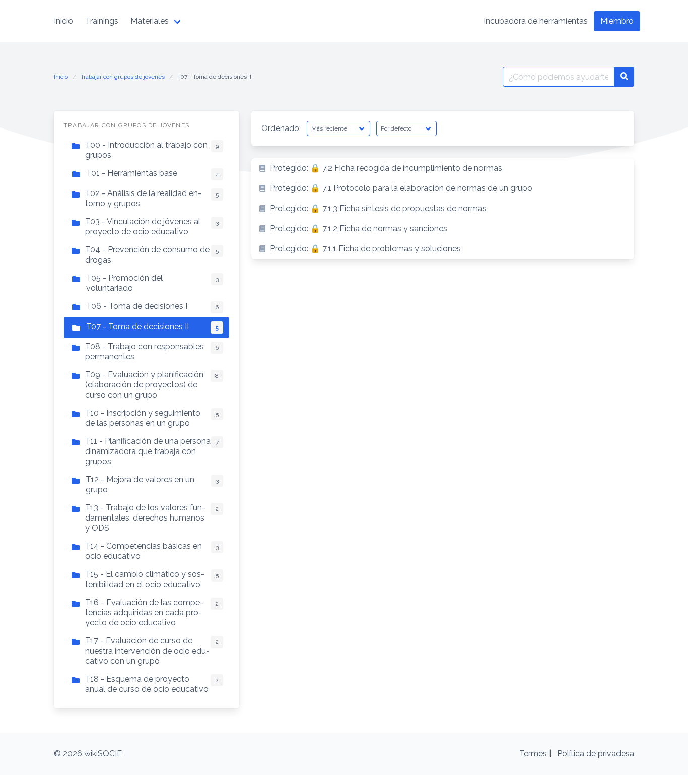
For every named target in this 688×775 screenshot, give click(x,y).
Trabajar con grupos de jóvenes (123, 76)
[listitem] (442, 168)
